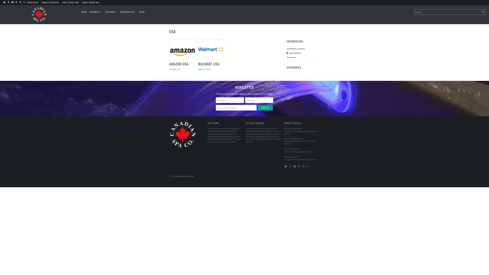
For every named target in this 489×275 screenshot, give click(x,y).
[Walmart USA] (211, 49)
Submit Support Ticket (70, 2)
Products (95, 11)
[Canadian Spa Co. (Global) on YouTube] (12, 2)
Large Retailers (295, 53)
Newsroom (291, 57)
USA (172, 31)
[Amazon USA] (182, 49)
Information (127, 11)
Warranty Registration (50, 2)
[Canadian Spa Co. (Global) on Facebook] (8, 2)
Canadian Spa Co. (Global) (184, 176)
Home (84, 11)
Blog (142, 11)
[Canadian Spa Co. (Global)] (39, 14)
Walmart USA (208, 63)
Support (110, 11)
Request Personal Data (90, 2)
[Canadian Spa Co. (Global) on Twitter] (4, 2)
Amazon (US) (175, 69)
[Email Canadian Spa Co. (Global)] (24, 2)
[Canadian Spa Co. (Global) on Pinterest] (16, 2)
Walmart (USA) (204, 69)
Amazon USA (179, 63)
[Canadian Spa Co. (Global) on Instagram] (20, 2)
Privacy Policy (32, 2)
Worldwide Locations (296, 49)
